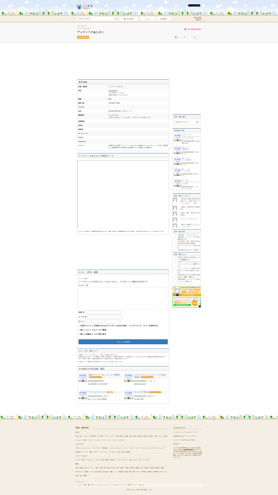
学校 (117, 468)
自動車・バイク (88, 472)
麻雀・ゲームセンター (88, 460)
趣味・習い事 (111, 468)
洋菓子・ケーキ (87, 440)
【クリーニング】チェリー (189, 219)
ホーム (147, 19)
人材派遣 (149, 472)
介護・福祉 (103, 468)
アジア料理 (100, 436)
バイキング (86, 436)
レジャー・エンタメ (81, 456)
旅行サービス (133, 460)
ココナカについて (187, 432)
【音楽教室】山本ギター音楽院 (187, 250)
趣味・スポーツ (94, 452)
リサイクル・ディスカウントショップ (153, 448)
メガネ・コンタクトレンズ (83, 448)
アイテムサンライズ (97, 392)
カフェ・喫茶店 (163, 436)
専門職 (143, 472)
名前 (82, 312)
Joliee (142, 489)
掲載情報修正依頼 (141, 231)
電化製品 (105, 448)
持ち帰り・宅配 (152, 436)
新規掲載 (164, 19)
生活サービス (79, 472)
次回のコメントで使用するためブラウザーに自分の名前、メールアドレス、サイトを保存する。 (120, 326)
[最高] (116, 91)
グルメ (77, 432)
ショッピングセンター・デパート (118, 448)
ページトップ (80, 482)
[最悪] (109, 91)
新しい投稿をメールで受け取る (93, 334)
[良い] (114, 91)
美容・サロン (136, 472)
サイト (81, 321)
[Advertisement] (123, 62)
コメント (83, 285)
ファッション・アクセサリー (108, 452)
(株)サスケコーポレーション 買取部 (104, 375)
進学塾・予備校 (124, 468)
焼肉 (117, 436)
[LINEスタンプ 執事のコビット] (186, 302)
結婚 (96, 472)
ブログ (196, 432)
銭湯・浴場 (128, 472)
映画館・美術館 (109, 460)
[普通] (113, 91)
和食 (76, 436)
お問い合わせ (186, 440)
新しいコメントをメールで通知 (93, 330)
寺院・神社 (78, 475)
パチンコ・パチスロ (144, 460)
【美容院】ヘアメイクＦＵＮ (187, 235)
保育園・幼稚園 (134, 468)
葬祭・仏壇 (101, 472)
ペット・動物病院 (118, 472)
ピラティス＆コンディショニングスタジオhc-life (190, 136)
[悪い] (111, 91)
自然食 (145, 436)
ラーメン (107, 436)
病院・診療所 (79, 468)
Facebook (176, 444)
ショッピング (79, 444)
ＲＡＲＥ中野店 (141, 392)
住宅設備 (151, 468)
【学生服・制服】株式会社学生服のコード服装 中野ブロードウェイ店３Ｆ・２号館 (190, 201)
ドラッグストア (96, 448)
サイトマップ (177, 440)
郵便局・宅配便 (160, 468)
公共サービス (163, 472)
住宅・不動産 (144, 468)
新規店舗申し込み (178, 436)
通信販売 (128, 452)
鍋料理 (121, 436)
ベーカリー (78, 440)
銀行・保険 (109, 472)
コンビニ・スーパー (135, 448)
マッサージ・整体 (93, 468)
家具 (86, 37)
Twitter (193, 440)
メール (82, 317)
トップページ (177, 432)
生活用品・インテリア (82, 452)
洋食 (80, 436)
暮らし (77, 464)
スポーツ (78, 460)
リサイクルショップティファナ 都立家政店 (150, 376)
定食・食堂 (132, 436)
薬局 (85, 468)
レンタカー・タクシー (121, 460)
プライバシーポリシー (191, 436)
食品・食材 (121, 452)
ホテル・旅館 (100, 460)
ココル (150, 489)
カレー (113, 436)
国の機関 (155, 472)
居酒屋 (126, 436)
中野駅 (80, 37)
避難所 (85, 475)
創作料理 (139, 436)
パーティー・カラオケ (117, 440)
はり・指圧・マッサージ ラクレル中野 (190, 181)
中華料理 (93, 436)
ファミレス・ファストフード (101, 440)
